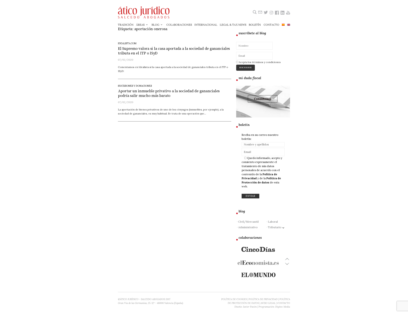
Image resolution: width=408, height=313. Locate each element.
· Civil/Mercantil (248, 221)
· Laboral (272, 221)
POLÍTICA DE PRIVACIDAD (263, 299)
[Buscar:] (254, 12)
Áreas (140, 24)
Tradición (126, 24)
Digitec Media (282, 306)
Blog (155, 24)
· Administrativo (247, 227)
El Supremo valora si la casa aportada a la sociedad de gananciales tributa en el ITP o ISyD (174, 51)
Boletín (255, 24)
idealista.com (127, 43)
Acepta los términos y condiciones (259, 62)
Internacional (205, 24)
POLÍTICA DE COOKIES (234, 299)
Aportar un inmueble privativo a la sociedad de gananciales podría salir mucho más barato (169, 93)
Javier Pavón (250, 306)
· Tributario (275, 227)
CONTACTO (283, 303)
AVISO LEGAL (268, 303)
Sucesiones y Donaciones (135, 85)
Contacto (271, 24)
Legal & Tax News (233, 24)
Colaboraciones (179, 24)
